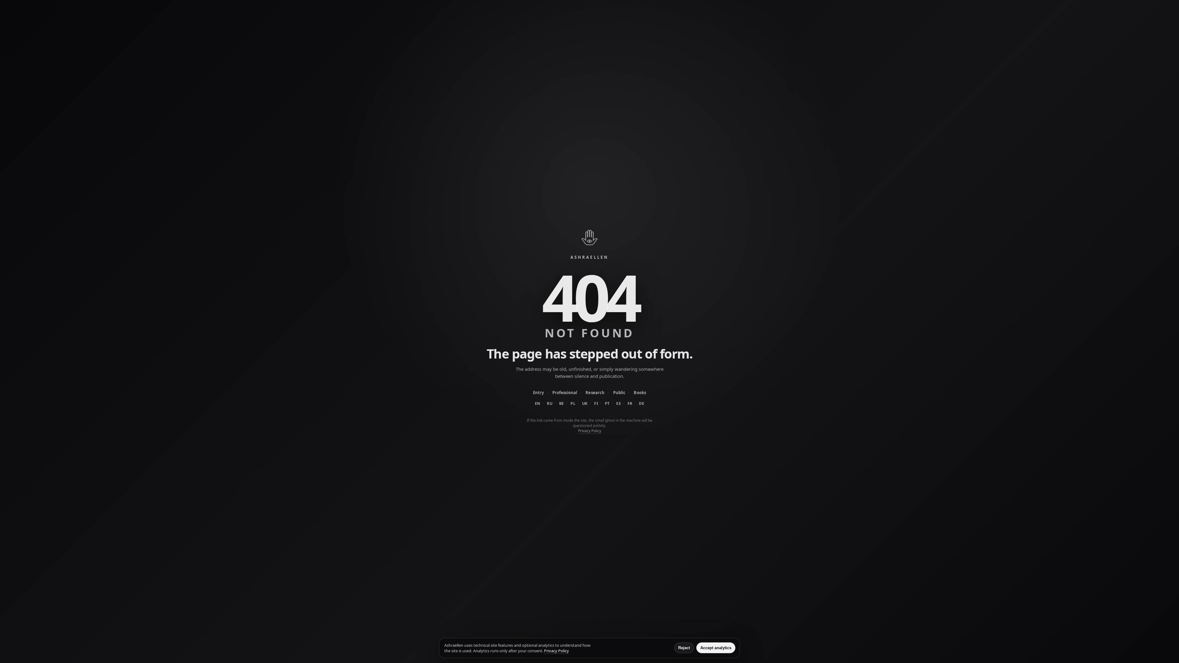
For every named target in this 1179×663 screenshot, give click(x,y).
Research (595, 392)
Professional (565, 392)
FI (596, 403)
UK (585, 403)
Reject (684, 648)
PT (607, 403)
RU (549, 403)
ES (618, 403)
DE (641, 403)
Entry (538, 392)
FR (630, 403)
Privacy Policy (589, 430)
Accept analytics (715, 648)
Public (619, 392)
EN (537, 403)
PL (572, 403)
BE (561, 403)
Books (640, 392)
